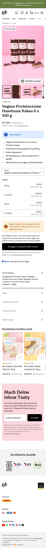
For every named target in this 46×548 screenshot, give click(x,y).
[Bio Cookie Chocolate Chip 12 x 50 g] (13, 354)
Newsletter (19, 3)
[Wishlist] (22, 12)
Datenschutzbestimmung (22, 255)
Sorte (6, 170)
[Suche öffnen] (16, 12)
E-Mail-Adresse (13, 418)
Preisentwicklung (9, 311)
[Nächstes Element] (41, 92)
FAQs (5, 293)
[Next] (45, 19)
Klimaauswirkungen (10, 302)
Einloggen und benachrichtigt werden (23, 246)
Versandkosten (23, 126)
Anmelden (35, 418)
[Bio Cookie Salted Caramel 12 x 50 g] (34, 354)
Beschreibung (8, 273)
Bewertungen (8, 320)
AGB (3, 255)
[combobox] (22, 172)
